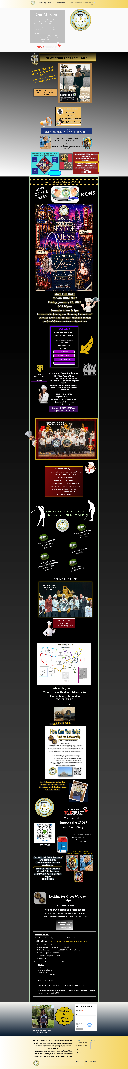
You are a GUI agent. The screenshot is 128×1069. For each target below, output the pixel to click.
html (78, 1024)
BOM (75, 5)
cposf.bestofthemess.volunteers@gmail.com (64, 321)
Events (71, 5)
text (77, 1026)
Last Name (78, 1019)
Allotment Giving (88, 2)
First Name (78, 1014)
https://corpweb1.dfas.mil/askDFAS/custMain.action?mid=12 (67, 941)
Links (92, 5)
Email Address (79, 1010)
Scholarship (78, 2)
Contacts (87, 5)
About (71, 2)
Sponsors (81, 5)
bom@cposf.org (64, 404)
